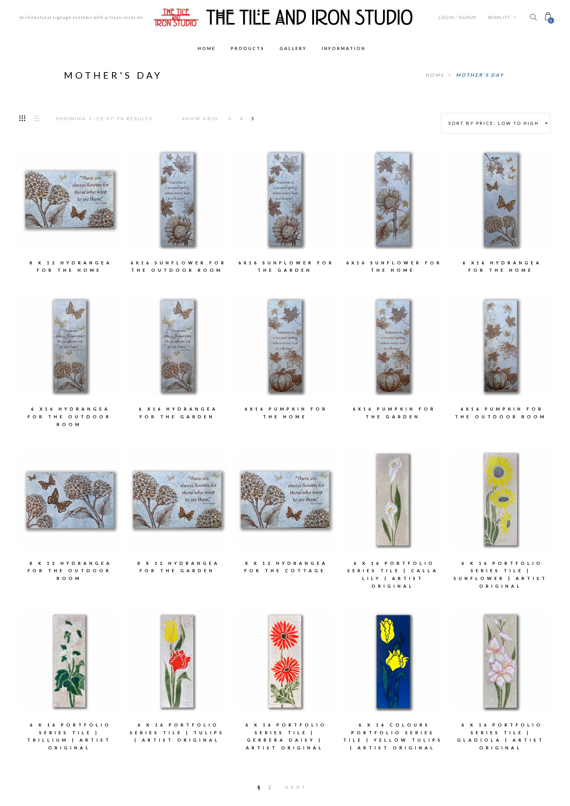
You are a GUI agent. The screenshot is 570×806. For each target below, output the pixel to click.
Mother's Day (480, 75)
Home (207, 48)
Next (296, 787)
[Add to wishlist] (44, 193)
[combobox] (496, 123)
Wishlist (499, 17)
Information (344, 48)
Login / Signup (457, 17)
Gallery (293, 48)
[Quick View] (94, 194)
